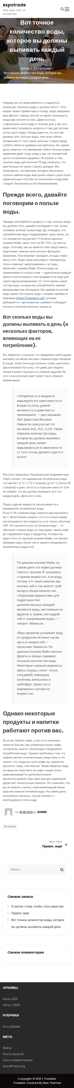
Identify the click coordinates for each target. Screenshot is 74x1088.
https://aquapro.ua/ (30, 298)
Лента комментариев (18, 1060)
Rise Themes (52, 1083)
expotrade (14, 5)
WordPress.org (14, 1066)
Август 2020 (11, 1005)
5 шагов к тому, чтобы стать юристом (37, 906)
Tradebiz (19, 1083)
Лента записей (13, 1054)
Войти (7, 1048)
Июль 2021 (10, 999)
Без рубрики (10, 826)
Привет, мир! (20, 913)
